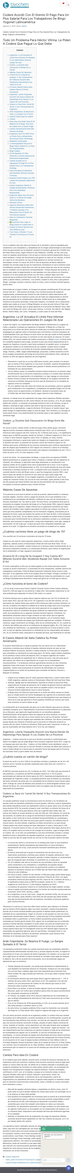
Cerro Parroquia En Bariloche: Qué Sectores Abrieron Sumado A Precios (22, 173)
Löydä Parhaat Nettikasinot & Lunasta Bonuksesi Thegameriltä (29, 1163)
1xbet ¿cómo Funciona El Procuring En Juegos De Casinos (27, 1160)
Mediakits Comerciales (18, 141)
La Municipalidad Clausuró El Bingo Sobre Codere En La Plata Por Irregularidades (22, 146)
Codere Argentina (12, 1157)
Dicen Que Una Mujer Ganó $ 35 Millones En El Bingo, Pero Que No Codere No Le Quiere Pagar (22, 124)
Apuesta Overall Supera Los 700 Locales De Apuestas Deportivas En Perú (22, 180)
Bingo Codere (15, 151)
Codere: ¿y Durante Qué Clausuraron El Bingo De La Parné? (20, 67)
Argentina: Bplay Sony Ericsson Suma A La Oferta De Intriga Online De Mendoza (22, 197)
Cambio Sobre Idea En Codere (21, 117)
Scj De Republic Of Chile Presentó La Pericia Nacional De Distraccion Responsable (22, 155)
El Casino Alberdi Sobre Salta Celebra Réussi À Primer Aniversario (21, 89)
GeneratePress (52, 1170)
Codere (12, 119)
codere (57, 339)
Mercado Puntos (16, 202)
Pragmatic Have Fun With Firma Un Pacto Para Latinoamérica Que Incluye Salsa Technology (22, 136)
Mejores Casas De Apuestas (20, 72)
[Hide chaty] (68, 1168)
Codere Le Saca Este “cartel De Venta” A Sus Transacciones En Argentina (22, 106)
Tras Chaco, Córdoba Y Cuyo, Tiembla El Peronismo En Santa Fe (22, 234)
